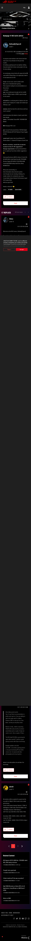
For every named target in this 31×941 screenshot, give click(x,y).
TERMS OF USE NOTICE (11, 925)
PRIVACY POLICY (21, 925)
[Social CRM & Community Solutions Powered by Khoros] (25, 937)
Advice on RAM (7, 898)
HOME (10, 913)
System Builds (18, 189)
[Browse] (2, 7)
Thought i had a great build (9, 870)
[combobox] (15, 19)
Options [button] (28, 28)
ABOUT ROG (4, 913)
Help (24, 7)
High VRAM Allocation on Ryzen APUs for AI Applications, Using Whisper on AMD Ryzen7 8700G (14, 888)
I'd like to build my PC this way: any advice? (13, 878)
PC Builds (10, 189)
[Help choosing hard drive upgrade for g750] (25, 212)
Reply (15, 203)
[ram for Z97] (28, 212)
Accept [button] (22, 249)
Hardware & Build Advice (8, 28)
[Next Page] (21, 846)
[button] (5, 197)
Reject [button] (9, 249)
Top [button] (2, 937)
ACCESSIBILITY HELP (7, 915)
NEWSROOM (16, 913)
